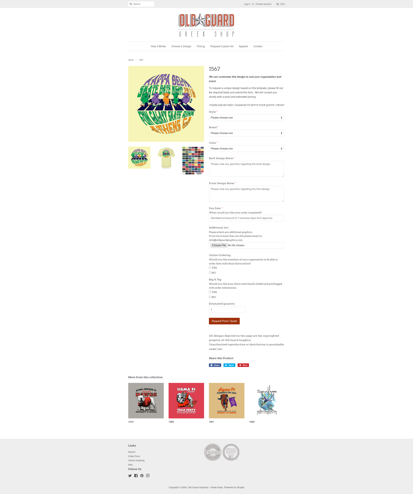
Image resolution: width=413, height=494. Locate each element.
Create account (263, 3)
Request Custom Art (221, 46)
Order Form (134, 456)
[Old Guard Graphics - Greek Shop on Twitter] (130, 476)
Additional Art (219, 227)
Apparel (243, 46)
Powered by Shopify (234, 487)
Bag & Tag (215, 279)
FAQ (130, 464)
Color (212, 142)
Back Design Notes (221, 158)
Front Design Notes (221, 183)
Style (212, 111)
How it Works (158, 46)
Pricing (201, 46)
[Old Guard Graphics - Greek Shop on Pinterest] (142, 476)
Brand (213, 127)
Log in (247, 3)
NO (214, 272)
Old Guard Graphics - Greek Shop (205, 487)
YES (214, 267)
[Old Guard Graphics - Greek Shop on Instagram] (147, 476)
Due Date (215, 208)
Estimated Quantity (222, 303)
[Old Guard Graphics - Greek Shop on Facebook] (136, 476)
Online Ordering (220, 255)
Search (132, 451)
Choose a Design (181, 46)
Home (131, 59)
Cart (282, 3)
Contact (257, 46)
